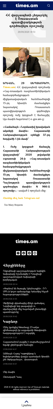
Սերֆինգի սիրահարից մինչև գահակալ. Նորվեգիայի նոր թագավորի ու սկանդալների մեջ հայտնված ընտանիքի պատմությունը (24, 307)
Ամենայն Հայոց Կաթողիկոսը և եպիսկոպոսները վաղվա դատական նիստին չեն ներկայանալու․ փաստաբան (26, 356)
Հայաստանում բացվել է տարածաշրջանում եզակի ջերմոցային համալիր (26, 343)
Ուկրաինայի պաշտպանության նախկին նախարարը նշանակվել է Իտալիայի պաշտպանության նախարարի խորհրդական (24, 275)
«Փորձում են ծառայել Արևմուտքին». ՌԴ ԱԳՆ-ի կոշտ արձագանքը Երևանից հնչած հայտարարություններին (25, 291)
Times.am (9, 87)
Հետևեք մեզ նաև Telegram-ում (21, 197)
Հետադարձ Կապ (12, 376)
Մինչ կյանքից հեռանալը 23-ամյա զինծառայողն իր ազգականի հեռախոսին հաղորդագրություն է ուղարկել (24, 330)
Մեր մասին (9, 371)
